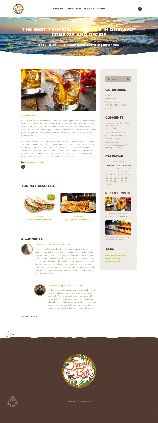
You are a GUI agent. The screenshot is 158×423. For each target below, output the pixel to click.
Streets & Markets (113, 102)
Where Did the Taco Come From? (39, 220)
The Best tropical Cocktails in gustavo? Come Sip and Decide (116, 135)
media (119, 255)
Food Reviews (112, 98)
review (117, 261)
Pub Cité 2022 (71, 401)
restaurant (40, 162)
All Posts (52, 45)
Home (41, 45)
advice (107, 255)
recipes (118, 258)
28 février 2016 (78, 216)
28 (115, 181)
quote (113, 258)
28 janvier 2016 (39, 216)
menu (124, 255)
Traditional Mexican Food (116, 105)
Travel (109, 108)
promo (32, 162)
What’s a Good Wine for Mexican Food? (78, 220)
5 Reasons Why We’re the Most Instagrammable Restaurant (117, 238)
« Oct (108, 184)
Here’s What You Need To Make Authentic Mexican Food (117, 125)
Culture (109, 95)
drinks (27, 162)
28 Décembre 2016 (28, 115)
